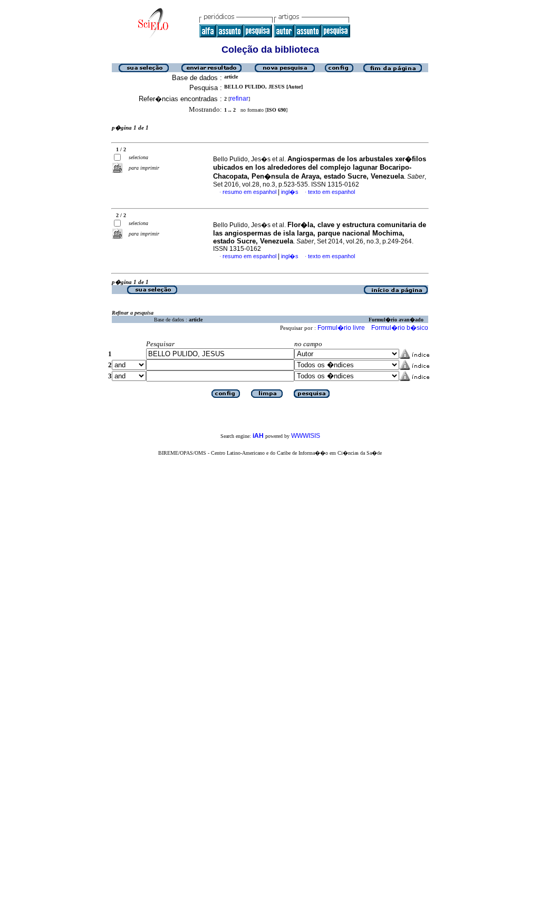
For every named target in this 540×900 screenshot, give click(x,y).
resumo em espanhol (249, 192)
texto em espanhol (331, 192)
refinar (239, 98)
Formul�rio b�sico (399, 327)
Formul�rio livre (341, 327)
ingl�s (289, 192)
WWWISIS (305, 435)
